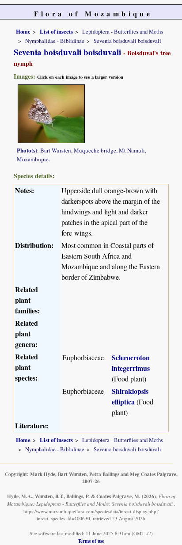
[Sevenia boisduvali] (51, 112)
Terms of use (91, 541)
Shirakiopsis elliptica (130, 396)
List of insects (56, 31)
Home (23, 31)
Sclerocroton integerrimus (131, 362)
